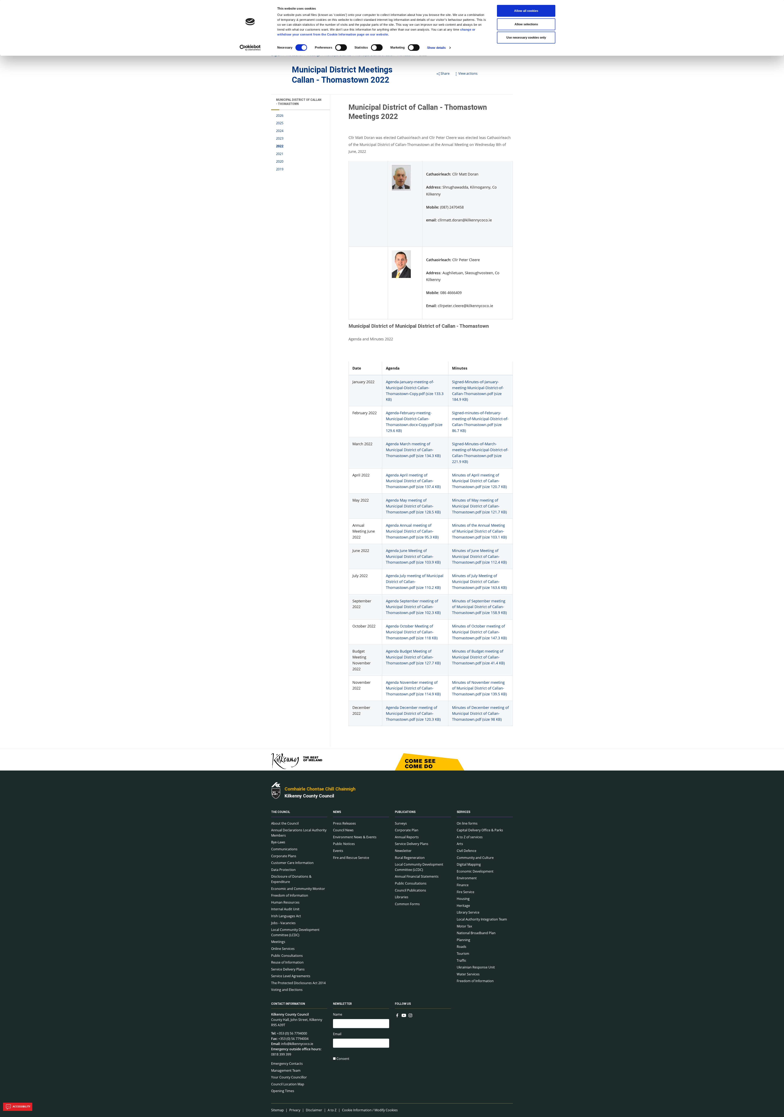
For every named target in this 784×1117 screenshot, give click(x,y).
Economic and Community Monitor (298, 888)
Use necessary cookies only (526, 37)
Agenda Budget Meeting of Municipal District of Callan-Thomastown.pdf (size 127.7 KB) (413, 657)
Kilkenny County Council (309, 795)
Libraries (401, 897)
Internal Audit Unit (285, 909)
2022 (279, 146)
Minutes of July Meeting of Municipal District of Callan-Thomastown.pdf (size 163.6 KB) (479, 581)
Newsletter (403, 850)
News (337, 812)
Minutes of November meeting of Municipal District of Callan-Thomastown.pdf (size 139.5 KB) (479, 688)
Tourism (463, 953)
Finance (463, 885)
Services (463, 812)
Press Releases (344, 823)
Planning (463, 940)
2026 (279, 115)
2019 (279, 169)
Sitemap (277, 1110)
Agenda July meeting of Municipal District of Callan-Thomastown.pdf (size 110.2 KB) (414, 581)
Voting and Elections (287, 989)
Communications (284, 849)
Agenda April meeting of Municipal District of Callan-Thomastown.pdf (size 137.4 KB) (413, 481)
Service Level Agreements (290, 976)
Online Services (283, 948)
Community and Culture (475, 857)
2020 (279, 161)
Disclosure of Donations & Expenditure (291, 879)
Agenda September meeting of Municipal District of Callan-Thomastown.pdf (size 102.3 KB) (413, 606)
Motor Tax (464, 926)
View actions (468, 73)
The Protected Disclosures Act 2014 (298, 983)
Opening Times (282, 1091)
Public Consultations (287, 955)
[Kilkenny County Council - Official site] (276, 790)
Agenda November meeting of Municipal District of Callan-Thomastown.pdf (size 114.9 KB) (413, 688)
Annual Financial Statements (417, 876)
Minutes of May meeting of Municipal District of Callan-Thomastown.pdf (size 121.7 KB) (479, 506)
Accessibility (21, 1106)
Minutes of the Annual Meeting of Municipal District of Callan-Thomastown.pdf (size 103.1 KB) (479, 531)
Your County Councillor (289, 1077)
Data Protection (283, 869)
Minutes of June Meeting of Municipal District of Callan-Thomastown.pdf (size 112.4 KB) (479, 556)
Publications (405, 812)
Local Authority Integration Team (482, 919)
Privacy (294, 1110)
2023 (279, 138)
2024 (279, 131)
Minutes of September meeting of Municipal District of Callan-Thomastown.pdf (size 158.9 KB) (479, 606)
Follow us (403, 1003)
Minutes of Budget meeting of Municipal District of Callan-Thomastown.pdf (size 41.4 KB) (478, 657)
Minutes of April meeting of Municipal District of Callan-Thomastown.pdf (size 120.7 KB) (479, 481)
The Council (280, 812)
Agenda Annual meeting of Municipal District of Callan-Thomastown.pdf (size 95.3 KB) (412, 531)
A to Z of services (470, 837)
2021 (279, 154)
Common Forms (407, 904)
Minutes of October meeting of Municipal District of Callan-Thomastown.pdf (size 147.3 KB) (479, 632)
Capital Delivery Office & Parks (480, 830)
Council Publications (410, 890)
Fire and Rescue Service (351, 857)
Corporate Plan (406, 830)
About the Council (285, 823)
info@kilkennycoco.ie (297, 1043)
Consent (342, 1058)
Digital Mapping (469, 864)
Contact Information (288, 1003)
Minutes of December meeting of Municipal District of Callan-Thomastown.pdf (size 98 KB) (480, 713)
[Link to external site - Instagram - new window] (410, 1014)
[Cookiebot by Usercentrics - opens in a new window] (250, 48)
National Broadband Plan (476, 933)
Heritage (463, 905)
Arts (460, 844)
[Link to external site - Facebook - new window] (397, 1014)
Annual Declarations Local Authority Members (298, 833)
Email (337, 1034)
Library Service (468, 912)
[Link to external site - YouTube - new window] (403, 1014)
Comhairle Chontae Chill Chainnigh (320, 789)
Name (337, 1014)
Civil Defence (466, 850)
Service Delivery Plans (288, 969)
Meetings (278, 941)
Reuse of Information (287, 962)
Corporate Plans (283, 856)
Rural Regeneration (410, 857)
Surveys (401, 823)
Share (445, 73)
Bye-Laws (278, 842)
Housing (463, 898)
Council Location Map (287, 1084)
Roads (461, 946)
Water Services (468, 974)
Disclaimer (314, 1110)
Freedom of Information (289, 895)
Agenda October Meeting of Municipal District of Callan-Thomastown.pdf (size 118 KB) (412, 632)
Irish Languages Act (286, 916)
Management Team (286, 1070)
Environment (467, 878)
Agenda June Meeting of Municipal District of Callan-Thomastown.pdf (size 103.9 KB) (413, 556)
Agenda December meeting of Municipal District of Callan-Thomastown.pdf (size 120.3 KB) (413, 713)
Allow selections (526, 24)
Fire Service (465, 892)
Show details (436, 47)
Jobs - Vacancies (283, 923)
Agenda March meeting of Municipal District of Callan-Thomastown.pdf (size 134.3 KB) (413, 449)
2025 (279, 123)
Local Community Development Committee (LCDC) (295, 932)
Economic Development (475, 871)
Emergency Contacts (287, 1063)
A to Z (332, 1110)
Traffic (461, 960)
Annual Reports (407, 837)
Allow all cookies (526, 10)
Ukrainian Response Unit (476, 967)
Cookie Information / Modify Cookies (370, 1110)
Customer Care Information (292, 863)
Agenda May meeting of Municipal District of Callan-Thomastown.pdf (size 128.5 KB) (413, 506)
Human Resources (285, 902)
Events (338, 850)
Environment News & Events (354, 837)
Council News (343, 830)
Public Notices (344, 844)
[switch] (341, 47)
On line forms (467, 823)
